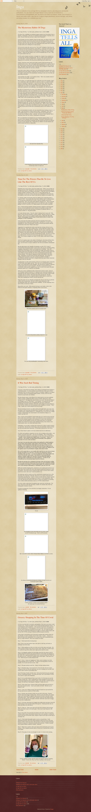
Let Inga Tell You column (64, 70)
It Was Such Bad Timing (28, 382)
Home (36, 769)
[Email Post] (39, 168)
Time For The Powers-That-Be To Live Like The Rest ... (67, 112)
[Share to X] (44, 169)
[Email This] (41, 169)
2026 (62, 80)
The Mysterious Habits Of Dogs (31, 27)
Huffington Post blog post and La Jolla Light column (66, 68)
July (63, 104)
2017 (62, 132)
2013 (62, 140)
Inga (20, 6)
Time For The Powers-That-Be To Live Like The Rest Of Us (34, 180)
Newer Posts (20, 769)
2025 (62, 82)
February (63, 124)
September (64, 100)
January (63, 126)
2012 (62, 142)
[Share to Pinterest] (46, 169)
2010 (62, 146)
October (63, 98)
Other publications (62, 74)
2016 (62, 134)
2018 (62, 130)
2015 (62, 136)
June (63, 106)
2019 (62, 128)
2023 (62, 86)
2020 (62, 92)
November (64, 96)
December (64, 94)
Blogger (51, 809)
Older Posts (52, 769)
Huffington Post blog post (64, 66)
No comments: (34, 168)
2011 (62, 144)
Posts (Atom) (25, 772)
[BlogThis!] (42, 169)
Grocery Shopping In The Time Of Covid (35, 617)
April (63, 120)
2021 (62, 90)
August (63, 102)
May (63, 108)
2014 (62, 138)
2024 (62, 84)
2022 (62, 88)
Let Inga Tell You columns (26, 170)
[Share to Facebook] (45, 169)
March (63, 122)
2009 (62, 148)
